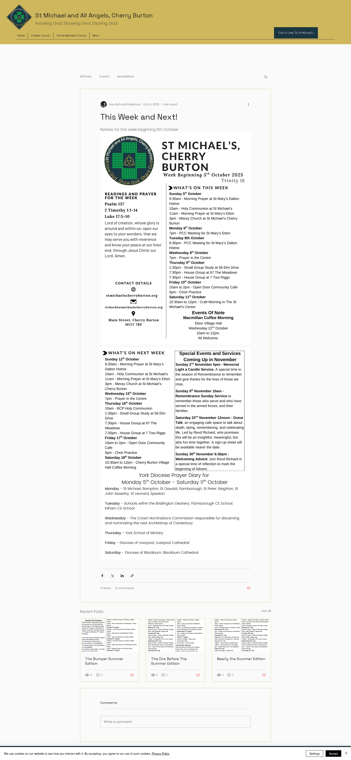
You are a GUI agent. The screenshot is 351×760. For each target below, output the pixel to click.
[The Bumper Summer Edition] (109, 635)
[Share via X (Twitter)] (112, 576)
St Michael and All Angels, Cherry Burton (94, 15)
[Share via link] (132, 576)
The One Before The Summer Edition (169, 661)
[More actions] (248, 104)
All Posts (86, 76)
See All (266, 611)
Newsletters (125, 76)
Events (104, 76)
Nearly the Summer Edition (241, 658)
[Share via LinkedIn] (122, 576)
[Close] (346, 753)
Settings (314, 753)
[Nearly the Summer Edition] (241, 635)
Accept (333, 753)
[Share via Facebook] (102, 576)
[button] (266, 76)
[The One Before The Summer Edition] (175, 635)
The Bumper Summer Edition (104, 661)
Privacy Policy (160, 753)
